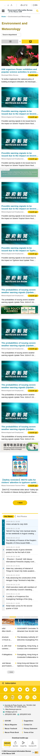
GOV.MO (8, 721)
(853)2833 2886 (10, 714)
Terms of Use (28, 732)
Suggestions (28, 721)
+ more (34, 672)
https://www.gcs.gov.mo (13, 709)
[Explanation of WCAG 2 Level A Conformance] (35, 752)
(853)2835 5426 (25, 714)
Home (3, 16)
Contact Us (28, 724)
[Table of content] (2, 10)
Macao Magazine (11, 724)
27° (25, 5)
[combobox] (11, 34)
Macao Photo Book (12, 732)
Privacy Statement (30, 728)
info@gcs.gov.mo (11, 712)
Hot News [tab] (8, 516)
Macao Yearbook (11, 728)
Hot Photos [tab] (22, 516)
